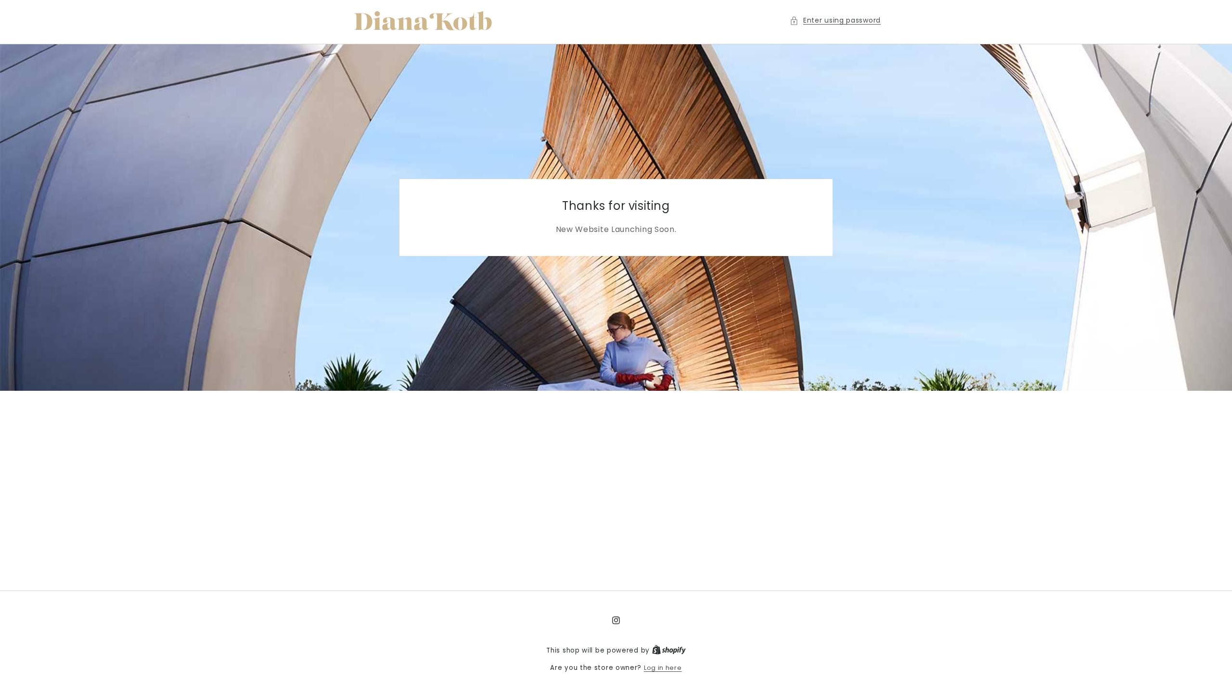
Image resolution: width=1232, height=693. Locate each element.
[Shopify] (669, 650)
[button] (835, 20)
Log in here (663, 667)
